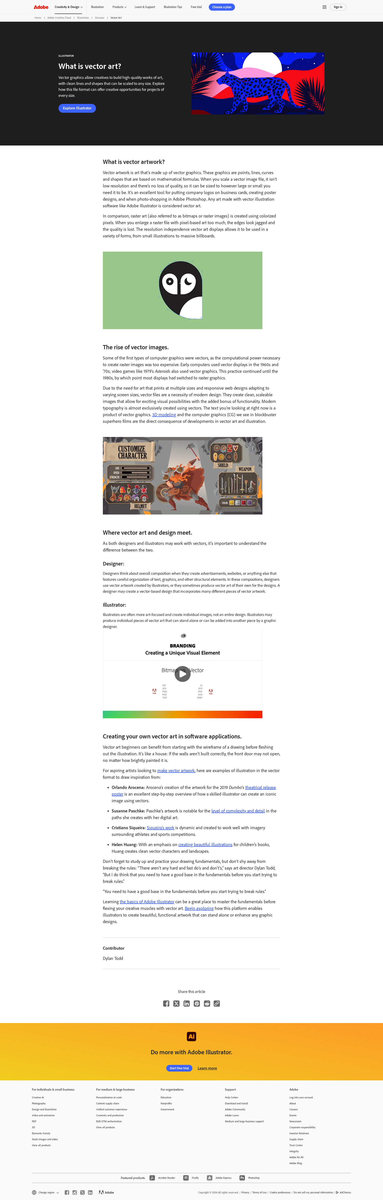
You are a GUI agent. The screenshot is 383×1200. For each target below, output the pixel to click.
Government (167, 1109)
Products (118, 7)
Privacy (245, 1192)
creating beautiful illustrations (205, 844)
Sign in (338, 7)
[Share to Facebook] (166, 1003)
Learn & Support (145, 7)
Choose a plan (221, 7)
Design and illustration (44, 1109)
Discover (99, 17)
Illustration (97, 7)
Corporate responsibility (302, 1127)
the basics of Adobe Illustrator (147, 901)
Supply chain (296, 1139)
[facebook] (67, 1192)
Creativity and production (110, 1115)
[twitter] (82, 1192)
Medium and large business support (244, 1121)
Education (166, 1097)
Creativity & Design (67, 7)
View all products (41, 1145)
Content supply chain (107, 1103)
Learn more (207, 1068)
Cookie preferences (280, 1192)
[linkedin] (90, 1192)
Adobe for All (296, 1157)
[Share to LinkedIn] (187, 1003)
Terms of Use (259, 1192)
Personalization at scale (109, 1097)
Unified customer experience (111, 1109)
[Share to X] (176, 1003)
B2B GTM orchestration (109, 1121)
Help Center (231, 1097)
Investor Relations (299, 1133)
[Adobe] (41, 7)
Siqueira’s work (160, 827)
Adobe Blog (295, 1163)
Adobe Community (235, 1109)
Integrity (294, 1151)
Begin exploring (199, 908)
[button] (324, 7)
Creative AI (38, 1097)
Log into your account (301, 1097)
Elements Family (41, 1133)
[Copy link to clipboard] (217, 1003)
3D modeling (164, 414)
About (292, 1103)
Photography (39, 1103)
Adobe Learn (232, 1115)
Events (293, 1115)
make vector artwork (176, 770)
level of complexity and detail (238, 811)
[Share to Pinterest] (197, 1003)
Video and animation (43, 1115)
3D (33, 1127)
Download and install (236, 1103)
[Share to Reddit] (207, 1003)
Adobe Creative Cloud (59, 17)
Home (38, 17)
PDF (34, 1121)
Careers (293, 1109)
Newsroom (295, 1121)
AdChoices (345, 1192)
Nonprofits (166, 1103)
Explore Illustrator (77, 108)
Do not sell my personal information (313, 1192)
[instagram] (74, 1192)
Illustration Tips (173, 7)
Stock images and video (45, 1139)
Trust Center (296, 1145)
